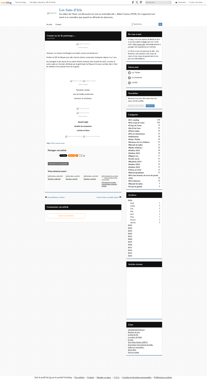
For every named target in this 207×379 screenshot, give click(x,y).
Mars (132, 217)
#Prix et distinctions (136, 134)
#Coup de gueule (135, 187)
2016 (130, 250)
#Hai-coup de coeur (58, 143)
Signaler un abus (104, 377)
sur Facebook (137, 77)
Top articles (79, 377)
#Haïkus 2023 (134, 153)
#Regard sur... (134, 156)
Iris (50, 377)
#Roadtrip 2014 (134, 162)
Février (133, 220)
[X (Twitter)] (136, 2)
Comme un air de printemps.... (61, 35)
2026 (130, 200)
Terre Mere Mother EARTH (138, 342)
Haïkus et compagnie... (136, 347)
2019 (130, 242)
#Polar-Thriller (134, 139)
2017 (130, 248)
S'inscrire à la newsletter (58, 164)
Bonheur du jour (134, 332)
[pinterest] (140, 2)
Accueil (49, 24)
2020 (130, 239)
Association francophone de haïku (140, 345)
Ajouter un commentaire (66, 216)
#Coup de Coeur (135, 125)
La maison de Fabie (135, 337)
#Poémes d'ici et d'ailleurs (139, 142)
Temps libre (132, 350)
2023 (130, 231)
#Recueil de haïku (135, 145)
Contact (58, 24)
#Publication (133, 137)
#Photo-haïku (133, 131)
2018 (130, 245)
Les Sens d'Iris (70, 10)
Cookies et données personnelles (136, 377)
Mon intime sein (139, 44)
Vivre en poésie (133, 352)
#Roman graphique (136, 173)
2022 (130, 234)
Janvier (133, 223)
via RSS (134, 83)
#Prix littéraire (134, 181)
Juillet (132, 206)
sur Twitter (136, 72)
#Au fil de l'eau (134, 128)
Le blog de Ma (133, 335)
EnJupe (130, 340)
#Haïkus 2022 (134, 150)
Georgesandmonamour (136, 330)
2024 (130, 228)
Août (132, 203)
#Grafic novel (133, 159)
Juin (131, 209)
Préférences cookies (163, 377)
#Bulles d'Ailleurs (135, 148)
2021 (130, 236)
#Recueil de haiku (135, 184)
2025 (130, 225)
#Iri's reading (133, 120)
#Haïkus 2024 (134, 164)
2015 (130, 253)
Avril (132, 214)
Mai (131, 211)
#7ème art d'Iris (134, 170)
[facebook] (132, 2)
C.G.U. (117, 377)
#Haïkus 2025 (134, 167)
